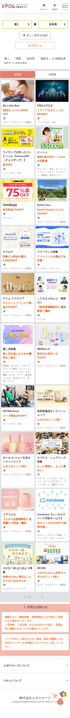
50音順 (52, 74)
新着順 (17, 74)
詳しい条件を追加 (37, 35)
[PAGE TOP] (61, 699)
